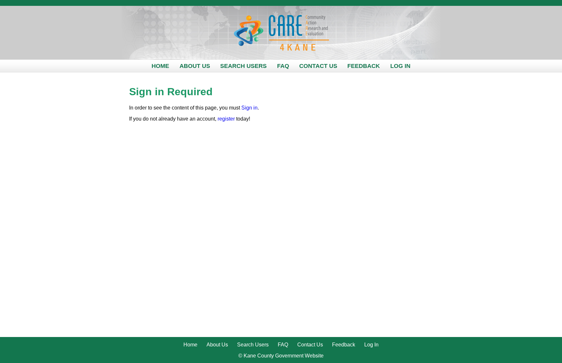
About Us (195, 66)
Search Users (243, 66)
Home (160, 66)
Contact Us (318, 66)
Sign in (249, 107)
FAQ (283, 66)
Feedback (363, 66)
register (226, 119)
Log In (400, 66)
